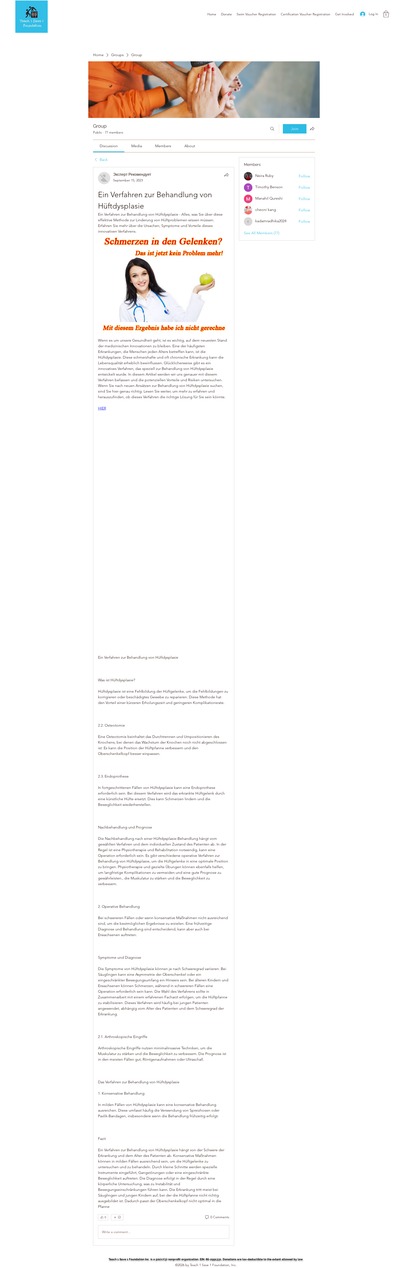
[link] (109, 146)
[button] (386, 14)
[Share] (226, 175)
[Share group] (312, 128)
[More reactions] (117, 1217)
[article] (163, 706)
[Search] (272, 129)
